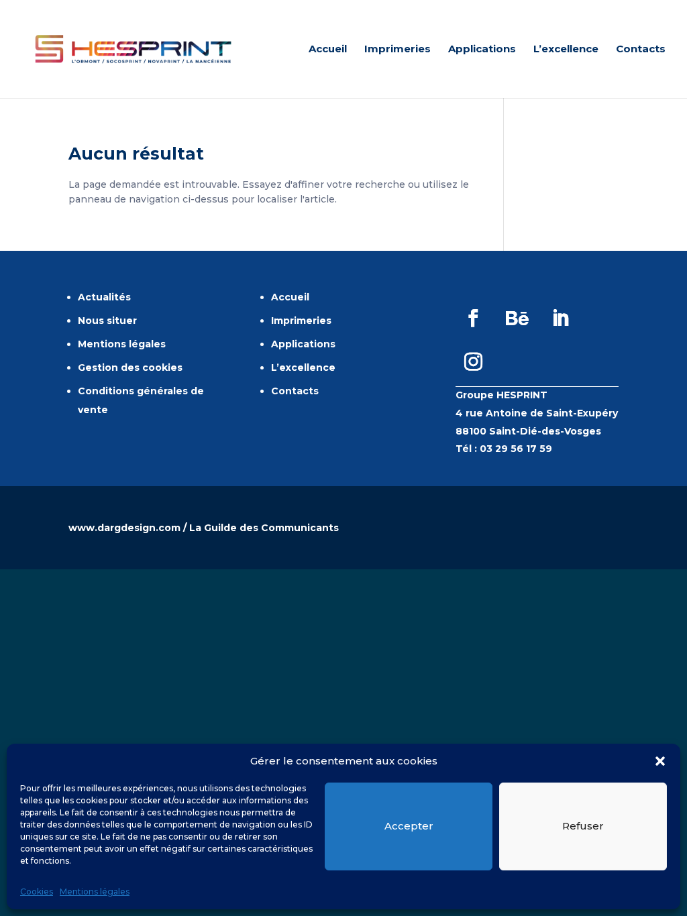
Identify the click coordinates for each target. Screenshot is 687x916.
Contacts (641, 49)
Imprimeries (397, 49)
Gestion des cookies (130, 367)
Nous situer (107, 320)
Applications (482, 49)
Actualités (104, 297)
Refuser (583, 825)
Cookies (36, 891)
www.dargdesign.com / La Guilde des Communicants (203, 528)
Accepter (408, 825)
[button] (660, 761)
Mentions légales (94, 891)
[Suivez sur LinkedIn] (561, 318)
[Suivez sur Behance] (517, 318)
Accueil (328, 49)
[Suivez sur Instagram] (474, 362)
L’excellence (565, 49)
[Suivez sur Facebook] (474, 318)
